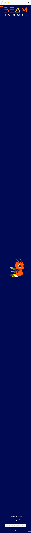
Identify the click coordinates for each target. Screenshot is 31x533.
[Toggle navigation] (28, 2)
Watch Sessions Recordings (15, 525)
